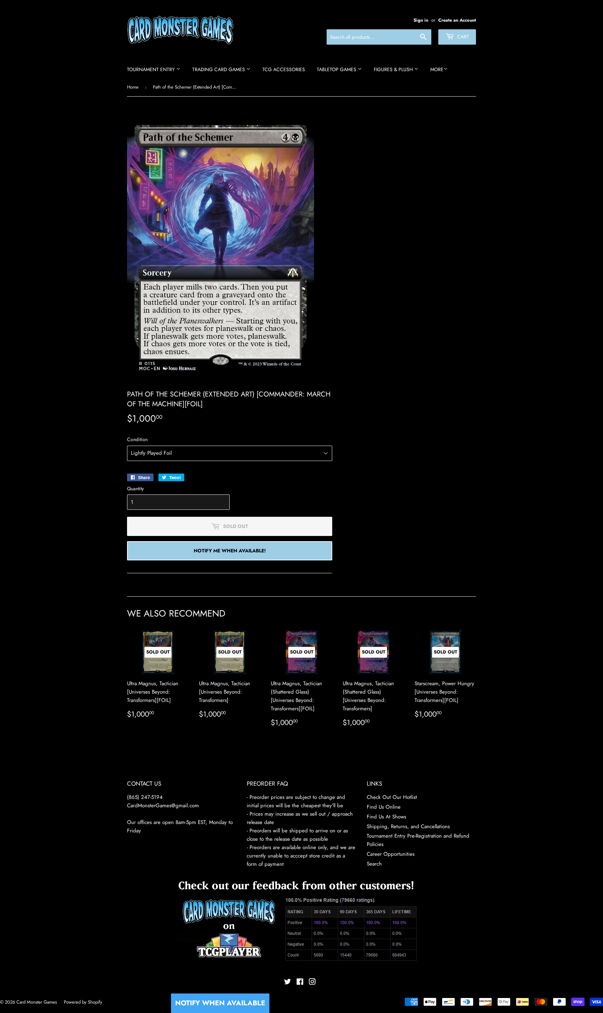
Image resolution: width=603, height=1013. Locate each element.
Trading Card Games (219, 69)
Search (374, 864)
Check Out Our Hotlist (392, 797)
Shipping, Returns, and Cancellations (408, 826)
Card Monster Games (36, 1002)
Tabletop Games (337, 69)
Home (133, 87)
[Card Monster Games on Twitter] (287, 982)
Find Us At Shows (386, 817)
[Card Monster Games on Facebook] (300, 982)
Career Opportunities (391, 854)
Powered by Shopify (83, 1002)
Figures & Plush (394, 69)
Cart (462, 36)
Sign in (421, 20)
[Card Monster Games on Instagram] (312, 982)
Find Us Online (384, 807)
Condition (137, 439)
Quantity (135, 488)
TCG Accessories (283, 69)
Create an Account (457, 20)
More (437, 69)
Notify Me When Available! (230, 550)
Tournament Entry (151, 69)
